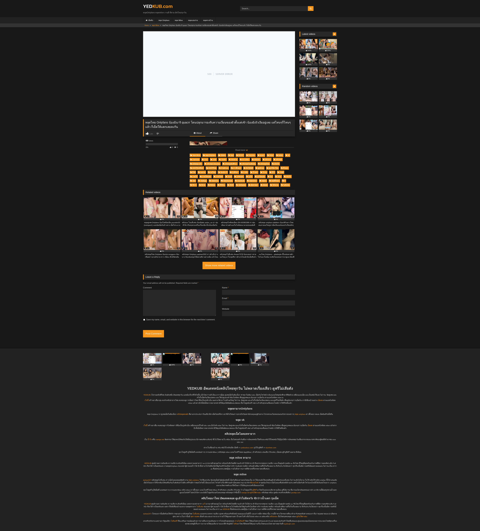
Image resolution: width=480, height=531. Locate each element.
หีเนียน (212, 185)
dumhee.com (271, 448)
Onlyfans (251, 155)
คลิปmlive (274, 516)
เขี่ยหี (231, 185)
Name (225, 288)
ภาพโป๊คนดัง (206, 177)
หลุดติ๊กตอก (275, 181)
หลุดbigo (203, 181)
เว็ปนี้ (147, 400)
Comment (147, 288)
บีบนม (265, 172)
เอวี (203, 504)
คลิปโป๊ (276, 164)
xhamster (195, 160)
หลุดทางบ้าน (208, 20)
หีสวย (203, 185)
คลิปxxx (268, 160)
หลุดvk (264, 181)
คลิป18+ (257, 160)
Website (225, 309)
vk (289, 155)
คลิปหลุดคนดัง (182, 414)
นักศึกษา (235, 172)
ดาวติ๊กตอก (237, 168)
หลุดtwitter (253, 181)
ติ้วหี (193, 172)
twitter (280, 155)
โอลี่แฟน (286, 185)
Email (225, 298)
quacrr (262, 155)
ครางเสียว (245, 160)
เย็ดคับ (150, 20)
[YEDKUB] (157, 6)
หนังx (279, 177)
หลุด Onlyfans (163, 20)
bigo (232, 155)
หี (284, 181)
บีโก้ (273, 172)
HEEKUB (147, 463)
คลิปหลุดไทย (264, 164)
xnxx (206, 160)
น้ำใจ (150, 439)
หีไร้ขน (222, 185)
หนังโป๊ (288, 177)
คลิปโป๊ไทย (212, 168)
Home (146, 25)
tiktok (271, 155)
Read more (240, 150)
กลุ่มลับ (223, 160)
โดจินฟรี (174, 521)
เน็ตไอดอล (242, 185)
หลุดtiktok (240, 181)
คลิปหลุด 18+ (197, 164)
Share (215, 133)
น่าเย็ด (245, 172)
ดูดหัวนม (261, 168)
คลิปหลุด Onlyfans (213, 164)
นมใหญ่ (213, 172)
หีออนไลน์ (254, 483)
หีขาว (194, 185)
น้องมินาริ (223, 172)
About (199, 133)
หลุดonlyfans (227, 181)
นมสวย (202, 172)
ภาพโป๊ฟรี (219, 177)
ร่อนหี (230, 177)
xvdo (214, 160)
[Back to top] (472, 523)
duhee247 (147, 480)
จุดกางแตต (195, 516)
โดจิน (235, 524)
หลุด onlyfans (300, 414)
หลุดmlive (214, 181)
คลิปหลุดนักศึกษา (231, 164)
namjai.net (160, 439)
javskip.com (295, 493)
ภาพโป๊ (194, 177)
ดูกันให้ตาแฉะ (255, 493)
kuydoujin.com (289, 524)
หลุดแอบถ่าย (193, 20)
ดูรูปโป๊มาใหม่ (273, 168)
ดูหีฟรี (254, 490)
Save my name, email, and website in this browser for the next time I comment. (180, 320)
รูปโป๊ (250, 177)
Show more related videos (219, 265)
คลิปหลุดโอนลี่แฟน (248, 164)
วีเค (271, 177)
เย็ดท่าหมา (254, 185)
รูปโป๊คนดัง (261, 177)
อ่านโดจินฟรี (240, 521)
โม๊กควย (275, 185)
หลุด (193, 181)
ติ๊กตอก (285, 168)
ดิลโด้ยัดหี (249, 168)
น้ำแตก (255, 172)
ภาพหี (282, 172)
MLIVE (240, 155)
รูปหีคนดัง (239, 177)
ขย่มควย (234, 160)
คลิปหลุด (279, 160)
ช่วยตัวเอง (224, 168)
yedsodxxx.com (247, 448)
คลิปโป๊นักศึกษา (197, 168)
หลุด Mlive (179, 20)
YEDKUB (146, 395)
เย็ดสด (265, 185)
